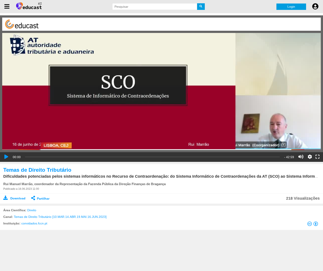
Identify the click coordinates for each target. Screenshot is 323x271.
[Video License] (313, 224)
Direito (31, 210)
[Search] (201, 6)
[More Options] (310, 157)
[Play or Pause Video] (6, 157)
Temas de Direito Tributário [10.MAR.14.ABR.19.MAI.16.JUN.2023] (60, 217)
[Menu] (6, 7)
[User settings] (315, 6)
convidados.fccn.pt (34, 223)
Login (291, 6)
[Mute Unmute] (300, 157)
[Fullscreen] (317, 157)
